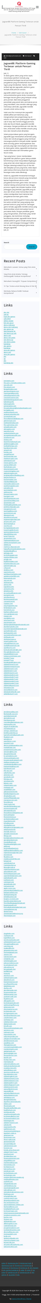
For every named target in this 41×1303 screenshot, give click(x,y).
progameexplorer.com (11, 1228)
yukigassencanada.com (12, 1039)
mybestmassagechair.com (13, 853)
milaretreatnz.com (10, 785)
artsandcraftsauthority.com (13, 1245)
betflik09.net (8, 971)
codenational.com (10, 1226)
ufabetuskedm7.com (11, 679)
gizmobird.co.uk (9, 718)
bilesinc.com (8, 783)
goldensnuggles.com (11, 444)
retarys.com (8, 440)
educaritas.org (9, 967)
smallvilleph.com (9, 789)
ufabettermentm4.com (12, 667)
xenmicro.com (9, 975)
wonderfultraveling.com (12, 806)
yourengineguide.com (11, 1188)
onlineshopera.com (10, 978)
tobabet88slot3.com (11, 654)
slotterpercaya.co (10, 639)
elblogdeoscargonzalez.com (13, 827)
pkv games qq (8, 329)
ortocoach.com (9, 620)
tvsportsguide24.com (11, 530)
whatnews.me (8, 1135)
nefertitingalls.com (10, 961)
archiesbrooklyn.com (11, 819)
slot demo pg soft (10, 333)
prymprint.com (9, 595)
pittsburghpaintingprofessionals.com (16, 624)
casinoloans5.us (9, 863)
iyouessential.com (10, 992)
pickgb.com (8, 559)
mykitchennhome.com (11, 869)
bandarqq (7, 344)
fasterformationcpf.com (12, 442)
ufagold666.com (9, 1160)
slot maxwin (33, 1268)
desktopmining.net (10, 895)
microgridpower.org (11, 614)
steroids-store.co (10, 832)
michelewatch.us (9, 729)
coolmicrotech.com (10, 1198)
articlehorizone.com (11, 1041)
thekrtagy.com (9, 1194)
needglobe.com (9, 618)
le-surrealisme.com (10, 756)
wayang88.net (8, 1091)
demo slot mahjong (11, 327)
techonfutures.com (10, 1173)
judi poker (7, 319)
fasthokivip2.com (10, 467)
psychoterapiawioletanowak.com (15, 629)
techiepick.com (9, 1167)
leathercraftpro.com (11, 612)
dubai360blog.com (10, 534)
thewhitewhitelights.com (12, 844)
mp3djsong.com (9, 720)
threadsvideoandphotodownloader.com (17, 408)
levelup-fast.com (9, 1060)
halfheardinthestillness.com (13, 850)
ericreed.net (8, 855)
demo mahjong (9, 325)
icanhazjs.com (9, 880)
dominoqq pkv (13, 1263)
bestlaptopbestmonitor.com (13, 838)
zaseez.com (8, 954)
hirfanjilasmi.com (10, 608)
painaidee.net (8, 488)
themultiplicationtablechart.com (15, 907)
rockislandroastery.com (12, 1230)
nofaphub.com (9, 959)
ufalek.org (7, 545)
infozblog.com (9, 823)
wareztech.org (9, 431)
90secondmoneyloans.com (13, 1028)
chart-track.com (9, 804)
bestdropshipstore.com (12, 1015)
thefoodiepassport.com (12, 874)
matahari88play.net (10, 482)
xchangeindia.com (10, 1196)
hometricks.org (9, 610)
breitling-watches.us (11, 733)
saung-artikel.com (10, 465)
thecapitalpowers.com (11, 652)
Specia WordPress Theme (21, 1299)
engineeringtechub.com (12, 519)
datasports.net (9, 515)
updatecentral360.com (11, 576)
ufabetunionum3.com (11, 1078)
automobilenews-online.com (14, 1205)
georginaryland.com (11, 840)
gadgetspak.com (9, 1051)
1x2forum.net (8, 936)
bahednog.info (9, 402)
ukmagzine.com (9, 429)
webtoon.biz (8, 492)
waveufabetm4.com (11, 1089)
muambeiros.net (9, 821)
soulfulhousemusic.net (11, 646)
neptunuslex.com (10, 724)
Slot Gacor (23, 33)
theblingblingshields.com (12, 505)
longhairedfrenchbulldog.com (14, 475)
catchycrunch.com (10, 957)
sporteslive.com (9, 503)
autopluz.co (8, 739)
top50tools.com (9, 768)
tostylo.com (8, 452)
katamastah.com (10, 578)
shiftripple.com (9, 637)
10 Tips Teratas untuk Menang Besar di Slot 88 (20, 286)
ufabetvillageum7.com (11, 1085)
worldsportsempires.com (12, 574)
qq (4, 359)
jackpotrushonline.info (11, 414)
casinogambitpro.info (11, 393)
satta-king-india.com (11, 1036)
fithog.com (7, 836)
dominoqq (18, 1265)
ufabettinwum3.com (11, 673)
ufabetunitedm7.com (11, 677)
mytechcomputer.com (11, 1240)
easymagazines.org (10, 606)
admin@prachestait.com (13, 56)
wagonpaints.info (10, 1127)
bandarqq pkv (8, 363)
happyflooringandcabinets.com (14, 549)
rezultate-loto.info (10, 1068)
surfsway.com (8, 1020)
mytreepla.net (8, 1062)
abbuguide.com (9, 1001)
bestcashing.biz (9, 815)
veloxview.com (9, 688)
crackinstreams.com (11, 1049)
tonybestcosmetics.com (12, 1215)
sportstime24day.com (11, 500)
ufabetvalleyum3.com (11, 685)
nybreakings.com (10, 1190)
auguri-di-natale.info (11, 726)
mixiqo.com (8, 616)
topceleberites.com (10, 1074)
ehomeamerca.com (10, 1009)
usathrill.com (8, 1181)
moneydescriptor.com (11, 484)
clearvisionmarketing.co (12, 1131)
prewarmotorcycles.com (12, 750)
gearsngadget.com (10, 1053)
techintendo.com (10, 1011)
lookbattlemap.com (10, 446)
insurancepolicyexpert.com (13, 760)
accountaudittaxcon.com (12, 593)
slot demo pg (8, 340)
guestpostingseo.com (11, 391)
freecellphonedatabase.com (13, 419)
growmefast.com (10, 538)
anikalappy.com (9, 1097)
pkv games (7, 346)
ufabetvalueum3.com (11, 1081)
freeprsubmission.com (11, 1158)
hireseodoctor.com (10, 1055)
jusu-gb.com (8, 385)
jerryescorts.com (10, 522)
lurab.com (7, 1236)
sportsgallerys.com (10, 511)
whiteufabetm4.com (11, 1095)
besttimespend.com (11, 599)
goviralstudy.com (10, 884)
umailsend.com (9, 437)
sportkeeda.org (9, 597)
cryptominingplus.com (11, 471)
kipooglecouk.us (9, 867)
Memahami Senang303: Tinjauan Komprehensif (20, 281)
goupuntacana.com (10, 950)
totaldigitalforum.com (11, 1209)
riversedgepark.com (11, 952)
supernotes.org (9, 572)
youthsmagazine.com (11, 486)
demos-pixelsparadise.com (13, 745)
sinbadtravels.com (10, 427)
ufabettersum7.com (11, 669)
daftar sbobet (8, 321)
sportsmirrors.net (10, 513)
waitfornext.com (9, 1129)
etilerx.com (7, 1104)
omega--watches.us (11, 731)
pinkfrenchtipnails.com (11, 507)
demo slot (7, 335)
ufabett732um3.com (11, 1123)
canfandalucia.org (10, 1186)
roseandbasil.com (10, 842)
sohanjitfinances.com (11, 643)
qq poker (12, 1275)
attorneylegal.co (9, 524)
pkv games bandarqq (11, 1270)
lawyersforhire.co (10, 477)
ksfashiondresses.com (11, 564)
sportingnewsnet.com (11, 498)
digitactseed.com (10, 1024)
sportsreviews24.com (11, 532)
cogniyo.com (8, 603)
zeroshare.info (9, 781)
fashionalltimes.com (11, 1207)
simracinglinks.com (10, 752)
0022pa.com (8, 779)
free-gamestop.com (11, 425)
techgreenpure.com (10, 1013)
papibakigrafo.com (10, 878)
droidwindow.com (10, 1156)
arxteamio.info (9, 589)
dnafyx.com (8, 988)
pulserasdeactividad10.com (13, 890)
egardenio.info (9, 587)
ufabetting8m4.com (10, 1076)
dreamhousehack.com (11, 1200)
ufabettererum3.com (11, 664)
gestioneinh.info (9, 1142)
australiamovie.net (10, 716)
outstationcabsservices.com (13, 1192)
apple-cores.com (9, 888)
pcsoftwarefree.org (10, 984)
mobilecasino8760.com (12, 859)
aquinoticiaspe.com (10, 473)
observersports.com (11, 469)
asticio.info (7, 585)
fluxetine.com (8, 857)
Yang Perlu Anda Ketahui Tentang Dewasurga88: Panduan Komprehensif (17, 275)
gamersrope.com (10, 421)
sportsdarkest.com (10, 490)
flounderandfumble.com (12, 1108)
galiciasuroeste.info (10, 792)
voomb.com (8, 526)
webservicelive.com (10, 1247)
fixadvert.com (8, 737)
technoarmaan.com (10, 1211)
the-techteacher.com (11, 1202)
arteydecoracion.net (11, 834)
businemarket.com (10, 479)
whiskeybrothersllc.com (12, 692)
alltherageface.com (10, 1223)
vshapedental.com (10, 1184)
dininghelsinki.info (10, 1099)
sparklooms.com (9, 648)
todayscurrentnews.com (12, 656)
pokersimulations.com (11, 1064)
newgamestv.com (10, 509)
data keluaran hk (9, 331)
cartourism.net (9, 886)
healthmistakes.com (11, 561)
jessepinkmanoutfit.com (12, 435)
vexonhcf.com (9, 743)
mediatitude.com (10, 747)
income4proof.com (10, 965)
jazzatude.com (9, 777)
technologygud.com (11, 555)
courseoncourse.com (11, 397)
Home (13, 33)
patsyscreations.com (11, 963)
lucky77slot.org (9, 536)
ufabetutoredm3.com (11, 681)
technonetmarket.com (11, 1118)
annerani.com (8, 775)
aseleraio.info (8, 582)
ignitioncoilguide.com (11, 1238)
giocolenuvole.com (10, 990)
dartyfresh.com (9, 980)
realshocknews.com (11, 557)
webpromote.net (9, 829)
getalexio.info (8, 591)
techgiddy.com (9, 410)
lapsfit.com (7, 1057)
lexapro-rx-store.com (11, 899)
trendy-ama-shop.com (11, 1150)
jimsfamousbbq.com (11, 712)
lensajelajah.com (10, 969)
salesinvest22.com (10, 1146)
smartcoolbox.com (10, 641)
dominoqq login (25, 1263)
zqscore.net (8, 580)
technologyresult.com (11, 1003)
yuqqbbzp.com (9, 1043)
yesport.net (8, 450)
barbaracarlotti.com (11, 892)
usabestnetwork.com (11, 433)
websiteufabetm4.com (11, 1093)
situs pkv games (9, 350)
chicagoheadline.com (11, 944)
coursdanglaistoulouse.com (13, 722)
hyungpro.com (9, 496)
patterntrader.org (10, 566)
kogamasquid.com (10, 905)
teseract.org (8, 1148)
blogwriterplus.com (10, 389)
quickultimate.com (10, 631)
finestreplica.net (9, 1106)
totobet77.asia (9, 658)
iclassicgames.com (10, 463)
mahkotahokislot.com (11, 540)
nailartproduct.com (10, 1022)
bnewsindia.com (9, 1165)
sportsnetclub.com (10, 456)
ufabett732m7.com (10, 1152)
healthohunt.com (10, 1110)
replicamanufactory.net (12, 1066)
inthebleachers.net (10, 897)
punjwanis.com (9, 381)
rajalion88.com (9, 948)
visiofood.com (9, 1154)
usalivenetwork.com (11, 412)
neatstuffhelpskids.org (11, 798)
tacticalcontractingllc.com (13, 650)
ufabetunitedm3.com (11, 675)
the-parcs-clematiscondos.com (14, 383)
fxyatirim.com (8, 999)
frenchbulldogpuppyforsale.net (14, 903)
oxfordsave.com (9, 461)
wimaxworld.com (10, 810)
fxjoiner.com (8, 1219)
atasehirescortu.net (10, 517)
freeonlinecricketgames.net (13, 813)
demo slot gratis (9, 338)
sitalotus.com (8, 570)
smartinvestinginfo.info (12, 1114)
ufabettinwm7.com (10, 671)
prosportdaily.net (10, 1144)
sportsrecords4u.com (11, 1072)
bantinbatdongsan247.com (13, 400)
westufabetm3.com (10, 690)
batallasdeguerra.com (11, 794)
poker (4, 1263)
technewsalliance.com (11, 1116)
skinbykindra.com (10, 1221)
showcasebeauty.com (11, 758)
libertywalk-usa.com (11, 714)
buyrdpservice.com (10, 448)
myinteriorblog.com (10, 1163)
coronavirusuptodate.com (13, 1047)
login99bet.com (9, 938)
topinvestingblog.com (11, 766)
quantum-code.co (10, 1133)
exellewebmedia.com (11, 423)
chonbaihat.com (9, 825)
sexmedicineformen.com (12, 635)
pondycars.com (9, 1171)
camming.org (8, 946)
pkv (5, 357)
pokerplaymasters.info (11, 395)
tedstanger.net (9, 1121)
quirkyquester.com (10, 633)
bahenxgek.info (9, 404)
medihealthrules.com (11, 1179)
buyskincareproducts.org (12, 901)
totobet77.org (9, 660)
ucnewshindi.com (10, 416)
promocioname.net (10, 808)
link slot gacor (9, 323)
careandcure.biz (9, 601)
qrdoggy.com (8, 553)
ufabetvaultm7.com (10, 1083)
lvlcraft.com (8, 1026)
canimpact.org (9, 882)
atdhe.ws (7, 846)
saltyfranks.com (9, 773)
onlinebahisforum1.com (12, 942)
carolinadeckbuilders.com (12, 764)
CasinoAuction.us (10, 865)
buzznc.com (8, 1217)
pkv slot (6, 312)
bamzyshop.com (9, 1169)
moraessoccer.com (10, 800)
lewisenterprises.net (11, 982)
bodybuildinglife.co (10, 551)
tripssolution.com (10, 1034)
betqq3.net (7, 861)
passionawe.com (10, 622)
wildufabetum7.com (11, 694)
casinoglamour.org (10, 909)
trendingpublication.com (12, 662)
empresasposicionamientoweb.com (16, 1213)
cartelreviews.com (10, 1018)
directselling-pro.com (11, 1232)
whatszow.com (9, 1007)
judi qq (6, 314)
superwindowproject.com (12, 876)
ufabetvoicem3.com (11, 1087)
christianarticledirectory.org (13, 913)
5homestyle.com (9, 916)
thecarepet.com (9, 387)
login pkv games (9, 317)
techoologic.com (9, 1175)
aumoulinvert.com (10, 871)
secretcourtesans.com (11, 940)
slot (5, 58)
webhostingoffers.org (11, 1005)
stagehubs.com (9, 933)
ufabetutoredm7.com (11, 683)
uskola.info (7, 1125)
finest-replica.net (9, 1139)
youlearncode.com (10, 997)
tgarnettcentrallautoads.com (14, 735)
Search (6, 242)
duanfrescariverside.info (12, 1102)
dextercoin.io (8, 911)
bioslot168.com (9, 1242)
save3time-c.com (10, 741)
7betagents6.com (10, 1045)
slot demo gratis (9, 342)
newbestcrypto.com (11, 458)
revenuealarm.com (10, 1234)
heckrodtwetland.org (11, 848)
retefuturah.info (9, 1112)
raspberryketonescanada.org (14, 1177)
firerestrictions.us (10, 817)
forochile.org (8, 802)
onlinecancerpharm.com (12, 543)
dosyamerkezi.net (10, 754)
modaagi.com (8, 787)
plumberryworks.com (11, 627)
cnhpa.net (7, 568)
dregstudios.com (9, 796)
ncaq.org (7, 973)
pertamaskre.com (10, 406)
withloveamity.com (10, 994)
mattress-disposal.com (12, 547)
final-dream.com (9, 1137)
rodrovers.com (9, 1032)
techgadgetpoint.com (11, 528)
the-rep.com (8, 771)
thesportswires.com (11, 494)
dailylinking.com (9, 986)
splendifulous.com (10, 1070)
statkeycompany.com (11, 762)
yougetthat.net (9, 454)
